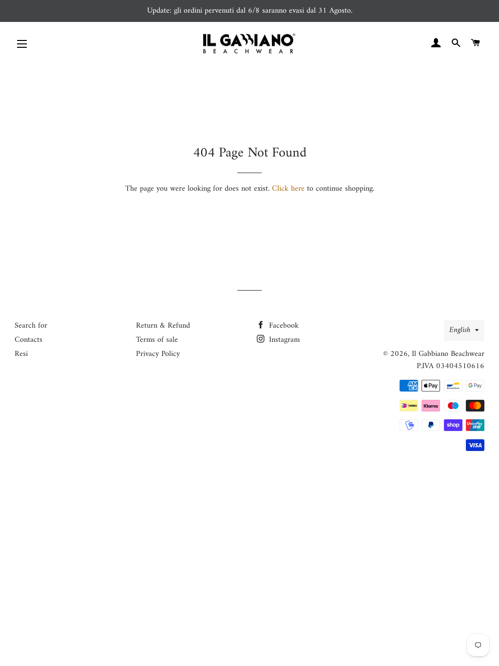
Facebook (283, 326)
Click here (288, 189)
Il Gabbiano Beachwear (448, 354)
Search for (31, 326)
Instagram (283, 340)
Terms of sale (157, 340)
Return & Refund (163, 326)
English (459, 330)
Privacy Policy (158, 354)
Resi (21, 354)
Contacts (28, 340)
